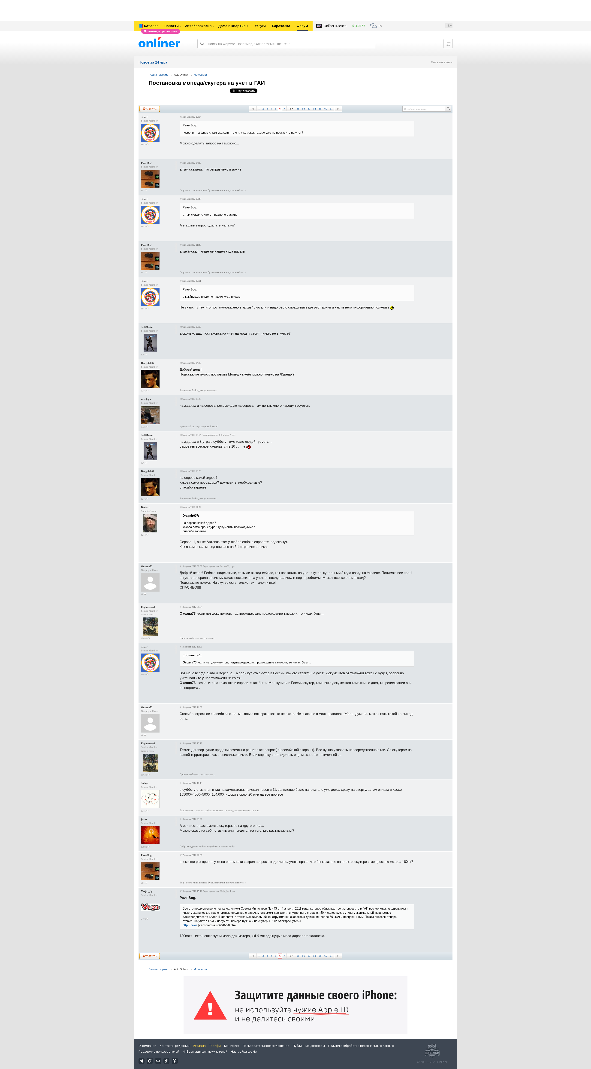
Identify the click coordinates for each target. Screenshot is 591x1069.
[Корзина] (448, 43)
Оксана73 (147, 566)
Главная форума (158, 74)
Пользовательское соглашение (266, 1046)
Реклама (199, 1046)
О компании (147, 1046)
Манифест (231, 1046)
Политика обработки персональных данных (361, 1046)
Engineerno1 (148, 607)
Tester (144, 117)
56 (303, 108)
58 (314, 108)
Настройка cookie (244, 1051)
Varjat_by (147, 891)
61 (331, 108)
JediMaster (147, 327)
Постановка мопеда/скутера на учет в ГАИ (207, 83)
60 (325, 108)
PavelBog (146, 163)
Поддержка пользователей (159, 1051)
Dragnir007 (147, 363)
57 (309, 108)
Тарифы (215, 1046)
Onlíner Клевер (335, 26)
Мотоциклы (200, 74)
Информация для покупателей (205, 1051)
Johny (144, 783)
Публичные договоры (309, 1046)
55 (298, 108)
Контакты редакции (175, 1046)
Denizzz (145, 507)
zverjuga (146, 399)
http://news (190, 925)
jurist (144, 819)
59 (320, 108)
